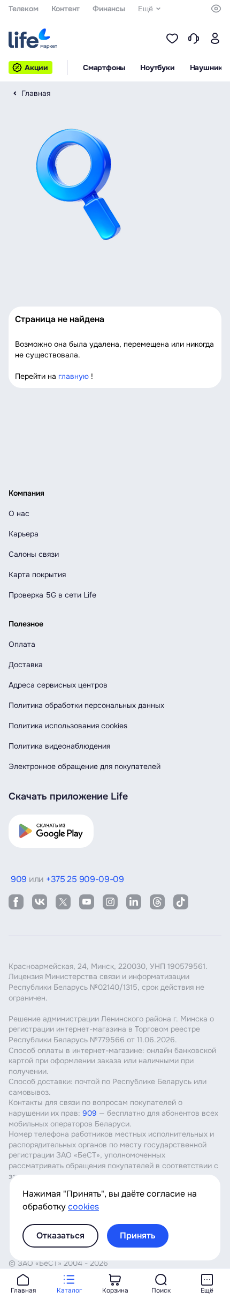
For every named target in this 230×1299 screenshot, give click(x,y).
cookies (83, 1206)
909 (89, 1113)
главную (73, 376)
